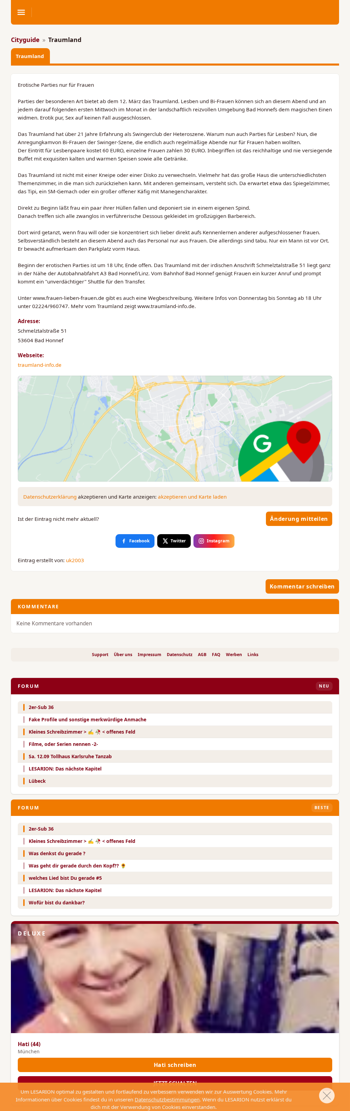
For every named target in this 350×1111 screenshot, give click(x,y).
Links (252, 654)
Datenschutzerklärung (50, 496)
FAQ (216, 654)
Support (100, 654)
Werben (234, 654)
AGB (202, 654)
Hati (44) (29, 1044)
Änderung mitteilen (299, 519)
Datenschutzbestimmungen (167, 1099)
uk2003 (75, 560)
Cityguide (25, 40)
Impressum (149, 654)
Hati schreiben (175, 1065)
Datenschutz (179, 654)
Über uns (123, 654)
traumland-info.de (40, 364)
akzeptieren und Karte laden (192, 496)
